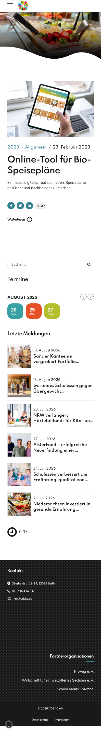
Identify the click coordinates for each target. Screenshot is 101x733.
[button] (9, 724)
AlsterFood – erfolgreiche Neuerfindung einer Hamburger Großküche (60, 450)
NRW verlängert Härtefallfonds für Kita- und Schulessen (63, 421)
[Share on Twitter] (20, 205)
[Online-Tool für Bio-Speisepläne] (50, 109)
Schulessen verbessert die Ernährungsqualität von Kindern (60, 480)
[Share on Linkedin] (29, 205)
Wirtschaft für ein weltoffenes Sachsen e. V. (58, 680)
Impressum (62, 720)
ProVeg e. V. (84, 671)
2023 (13, 147)
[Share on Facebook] (11, 205)
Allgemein (36, 147)
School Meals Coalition (75, 689)
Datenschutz (40, 720)
